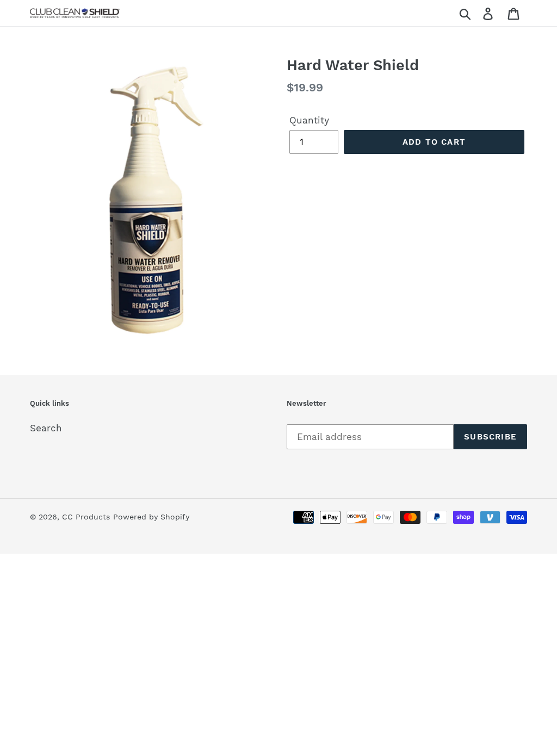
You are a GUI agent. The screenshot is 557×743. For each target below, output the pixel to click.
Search (46, 428)
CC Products (86, 516)
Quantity (309, 120)
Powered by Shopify (151, 516)
